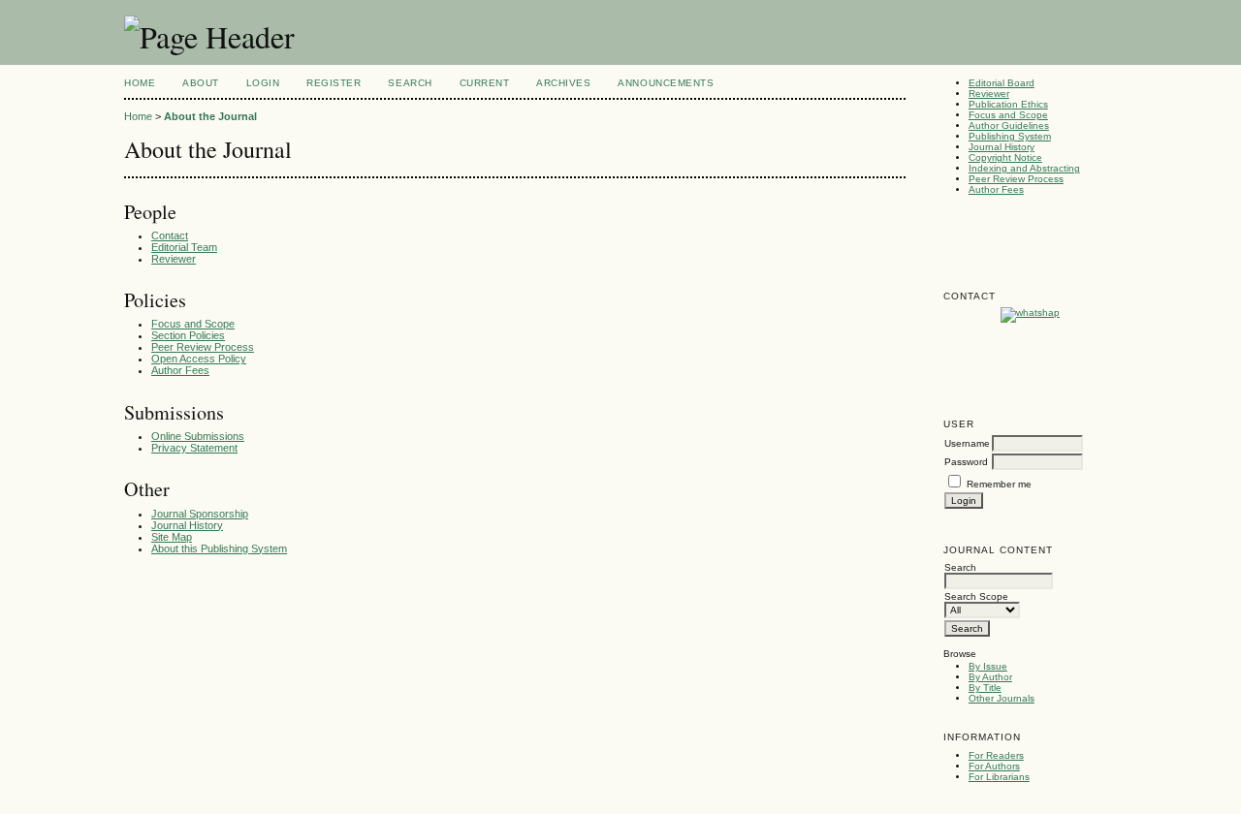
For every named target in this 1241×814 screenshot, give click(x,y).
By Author (990, 677)
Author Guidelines (1009, 125)
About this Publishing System (219, 548)
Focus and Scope (1008, 115)
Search (409, 83)
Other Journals (1001, 698)
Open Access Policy (198, 358)
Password (966, 461)
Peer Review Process (1016, 178)
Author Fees (996, 189)
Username (967, 443)
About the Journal (210, 116)
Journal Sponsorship (199, 513)
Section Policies (188, 335)
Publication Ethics (1008, 104)
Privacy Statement (194, 448)
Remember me (999, 484)
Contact (169, 235)
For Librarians (999, 776)
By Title (985, 687)
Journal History (1001, 146)
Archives (563, 83)
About (200, 83)
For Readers (996, 755)
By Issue (988, 666)
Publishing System (1010, 136)
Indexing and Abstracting (1024, 168)
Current (485, 83)
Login (263, 83)
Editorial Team (184, 247)
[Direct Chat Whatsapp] (1030, 312)
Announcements (666, 83)
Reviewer (989, 93)
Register (333, 83)
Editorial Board (1001, 83)
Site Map (171, 537)
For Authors (994, 766)
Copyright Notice (1005, 157)
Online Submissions (197, 436)
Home (139, 83)
